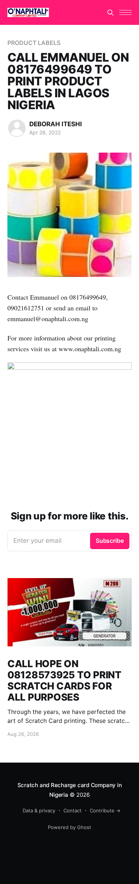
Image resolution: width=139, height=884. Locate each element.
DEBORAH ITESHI (55, 124)
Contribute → (105, 810)
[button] (125, 12)
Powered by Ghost (69, 827)
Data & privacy (39, 810)
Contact (72, 810)
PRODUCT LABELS (33, 42)
